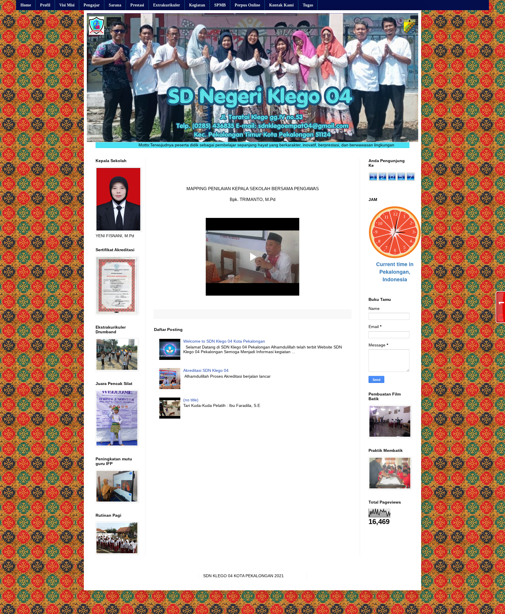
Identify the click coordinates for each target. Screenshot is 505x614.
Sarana (115, 5)
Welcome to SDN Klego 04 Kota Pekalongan (224, 341)
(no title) (190, 400)
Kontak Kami (281, 5)
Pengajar (92, 5)
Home (25, 5)
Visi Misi (67, 5)
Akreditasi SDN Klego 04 (206, 370)
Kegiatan (197, 5)
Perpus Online (247, 5)
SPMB (220, 5)
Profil (45, 5)
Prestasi (137, 5)
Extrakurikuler (166, 5)
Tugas (308, 5)
